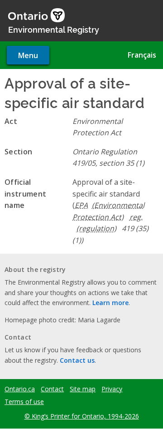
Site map (83, 389)
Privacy (111, 389)
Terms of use (24, 402)
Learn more (110, 302)
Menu (28, 55)
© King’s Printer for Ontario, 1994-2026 (81, 416)
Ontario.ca (20, 389)
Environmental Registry (53, 29)
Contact (52, 389)
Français (142, 55)
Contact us (77, 360)
